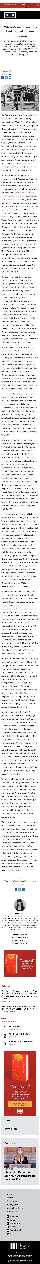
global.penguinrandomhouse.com (20, 1261)
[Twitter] (6, 77)
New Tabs (8, 1169)
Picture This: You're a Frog (21, 1041)
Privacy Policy (13, 1204)
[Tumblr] (8, 1227)
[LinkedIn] (10, 77)
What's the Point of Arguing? (20, 943)
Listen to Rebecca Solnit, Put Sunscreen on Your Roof (19, 1175)
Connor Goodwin (8, 1001)
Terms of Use (12, 1211)
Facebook (18, 881)
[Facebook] (2, 77)
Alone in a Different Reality (20, 940)
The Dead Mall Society (19, 1033)
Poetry (7, 1125)
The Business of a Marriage (20, 937)
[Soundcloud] (8, 1230)
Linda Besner (21, 36)
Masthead (11, 1197)
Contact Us (12, 1201)
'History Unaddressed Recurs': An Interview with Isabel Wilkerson (18, 1007)
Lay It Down (14, 1026)
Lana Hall (13, 1037)
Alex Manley (14, 1044)
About (9, 1194)
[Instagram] (8, 1223)
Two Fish (10, 1128)
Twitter (20, 885)
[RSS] (8, 1234)
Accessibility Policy (15, 1208)
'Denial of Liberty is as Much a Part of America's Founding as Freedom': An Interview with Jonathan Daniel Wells (19, 994)
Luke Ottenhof (15, 1029)
